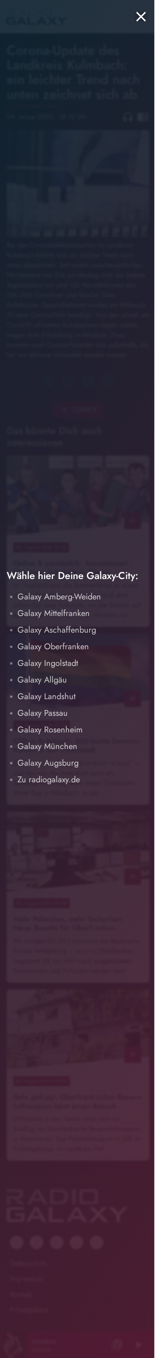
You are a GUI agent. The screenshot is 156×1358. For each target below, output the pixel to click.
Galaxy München (47, 746)
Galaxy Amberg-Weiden (59, 597)
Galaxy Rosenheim (50, 730)
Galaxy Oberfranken (53, 647)
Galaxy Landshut (46, 696)
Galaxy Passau (42, 713)
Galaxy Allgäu (42, 680)
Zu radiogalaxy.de (48, 780)
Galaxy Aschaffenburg (56, 630)
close (141, 16)
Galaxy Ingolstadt (47, 663)
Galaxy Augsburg (48, 763)
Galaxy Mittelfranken (53, 613)
